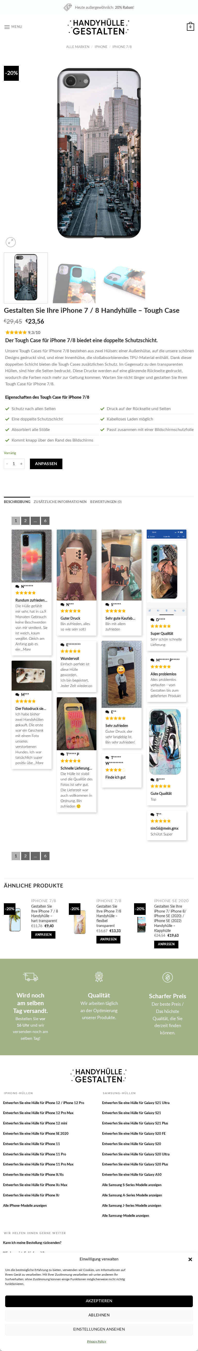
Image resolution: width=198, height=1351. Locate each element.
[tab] (17, 502)
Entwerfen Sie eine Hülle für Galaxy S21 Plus (135, 1123)
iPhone (101, 47)
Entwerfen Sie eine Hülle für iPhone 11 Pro (34, 1154)
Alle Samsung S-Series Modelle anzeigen (131, 1185)
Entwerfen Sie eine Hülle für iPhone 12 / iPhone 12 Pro (43, 1103)
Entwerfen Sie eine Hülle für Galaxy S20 (131, 1144)
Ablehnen (99, 1315)
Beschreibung (17, 501)
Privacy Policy (96, 1341)
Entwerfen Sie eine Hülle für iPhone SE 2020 (36, 1134)
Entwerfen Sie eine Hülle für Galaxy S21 (131, 1113)
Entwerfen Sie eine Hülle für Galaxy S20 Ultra (136, 1154)
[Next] (183, 153)
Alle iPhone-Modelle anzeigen (25, 1206)
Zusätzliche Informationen (60, 501)
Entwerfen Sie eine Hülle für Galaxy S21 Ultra (136, 1103)
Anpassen (46, 464)
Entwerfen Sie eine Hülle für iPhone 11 (31, 1144)
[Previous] (14, 153)
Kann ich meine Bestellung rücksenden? (32, 1243)
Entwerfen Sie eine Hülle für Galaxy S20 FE (134, 1134)
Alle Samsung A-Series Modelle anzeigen (132, 1195)
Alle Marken (77, 47)
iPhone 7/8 (122, 47)
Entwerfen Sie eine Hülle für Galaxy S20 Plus (135, 1164)
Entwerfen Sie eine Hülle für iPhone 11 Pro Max (38, 1164)
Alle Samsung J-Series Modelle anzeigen (131, 1206)
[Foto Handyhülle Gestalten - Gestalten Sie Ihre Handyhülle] (99, 27)
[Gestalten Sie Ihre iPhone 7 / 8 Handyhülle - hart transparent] (15, 920)
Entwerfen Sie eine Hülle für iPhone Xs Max (35, 1185)
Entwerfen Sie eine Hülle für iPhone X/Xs (33, 1175)
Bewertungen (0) (106, 501)
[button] (190, 1259)
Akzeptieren (99, 1301)
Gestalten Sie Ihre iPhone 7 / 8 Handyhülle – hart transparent (44, 914)
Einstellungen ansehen (99, 1329)
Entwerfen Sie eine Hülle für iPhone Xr (31, 1195)
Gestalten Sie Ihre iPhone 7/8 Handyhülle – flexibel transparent (108, 916)
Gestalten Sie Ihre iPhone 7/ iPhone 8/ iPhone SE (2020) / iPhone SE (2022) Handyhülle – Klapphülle (170, 919)
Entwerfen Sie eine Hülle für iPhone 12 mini (35, 1123)
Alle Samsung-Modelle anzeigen (125, 1216)
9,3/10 (34, 333)
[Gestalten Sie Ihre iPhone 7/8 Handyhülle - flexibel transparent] (80, 922)
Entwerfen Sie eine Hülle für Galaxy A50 (132, 1175)
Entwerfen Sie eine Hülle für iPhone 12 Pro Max (38, 1113)
